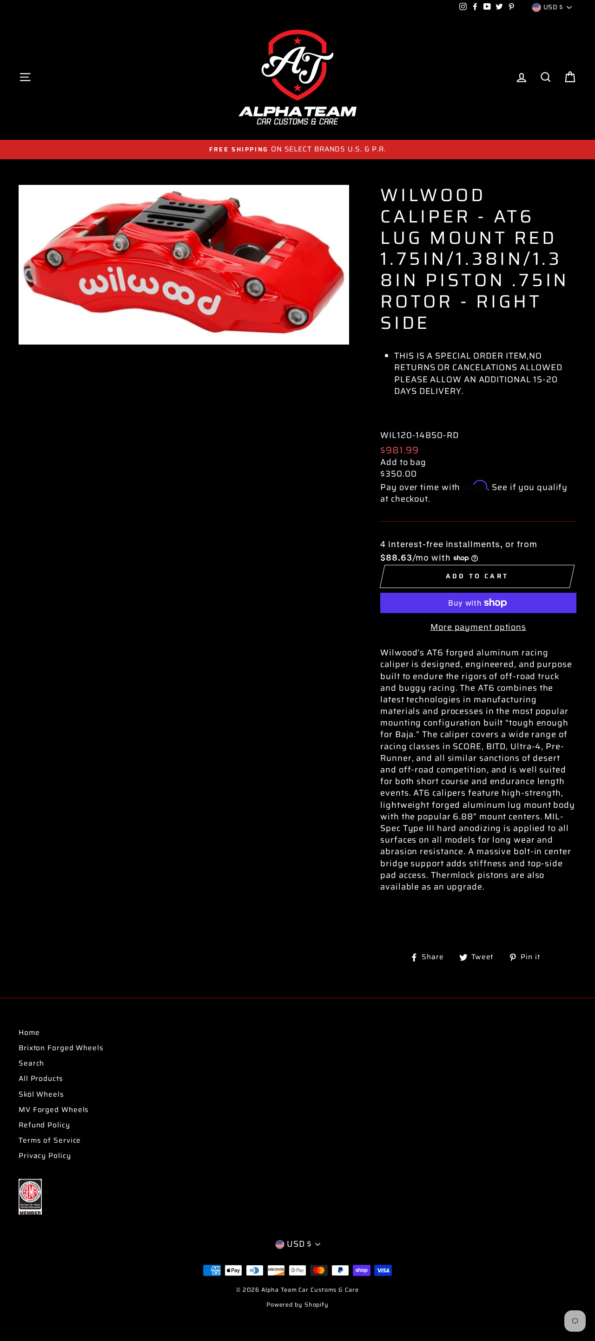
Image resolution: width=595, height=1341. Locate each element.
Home (29, 1032)
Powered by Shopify (297, 1304)
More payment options (478, 627)
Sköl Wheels (41, 1094)
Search (31, 1063)
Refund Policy (44, 1125)
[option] (297, 149)
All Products (41, 1078)
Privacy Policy (45, 1155)
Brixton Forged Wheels (61, 1047)
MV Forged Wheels (54, 1109)
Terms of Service (50, 1140)
